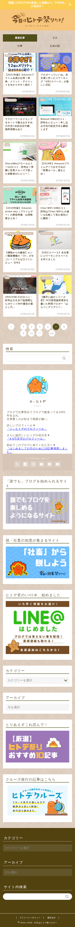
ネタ (55, 37)
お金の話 (55, 46)
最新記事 (20, 37)
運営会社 (51, 918)
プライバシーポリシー (30, 918)
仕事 (20, 46)
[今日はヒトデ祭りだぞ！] (37, 27)
